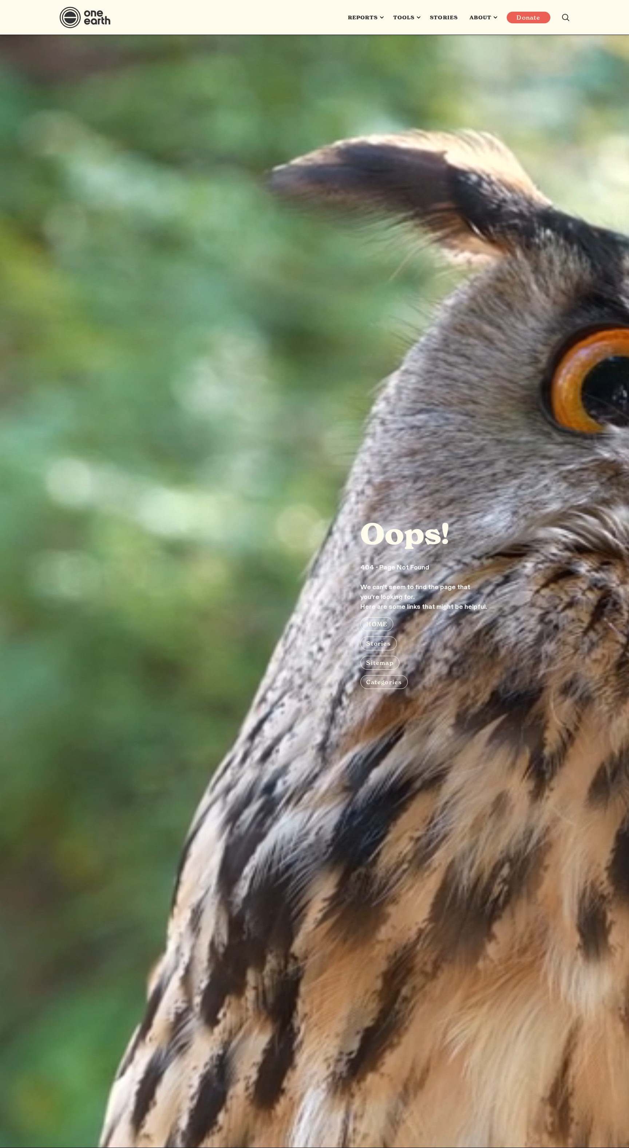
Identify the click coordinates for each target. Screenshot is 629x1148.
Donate (528, 17)
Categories (384, 682)
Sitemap (379, 662)
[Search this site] (565, 17)
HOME (376, 624)
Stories (444, 17)
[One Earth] (87, 17)
